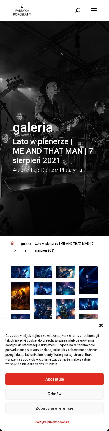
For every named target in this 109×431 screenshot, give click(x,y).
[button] (101, 325)
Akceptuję (54, 379)
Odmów (55, 393)
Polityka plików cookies (52, 422)
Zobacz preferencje (54, 408)
